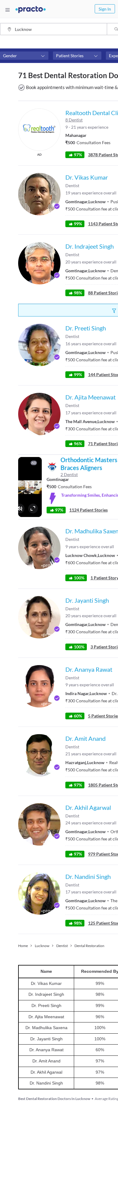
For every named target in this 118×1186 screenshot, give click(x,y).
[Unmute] (20, 508)
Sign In (105, 9)
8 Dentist (74, 119)
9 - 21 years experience (86, 127)
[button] (24, 55)
